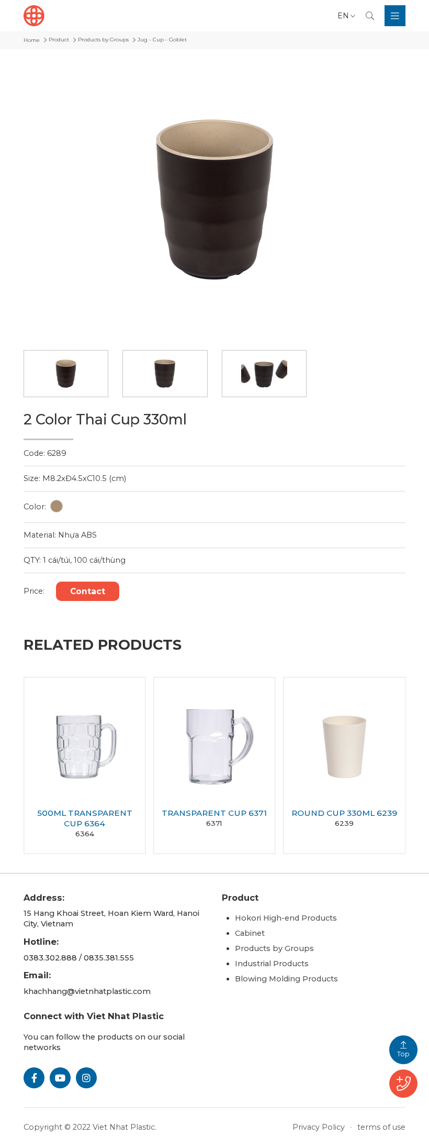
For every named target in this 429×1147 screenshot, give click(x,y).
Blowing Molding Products (286, 979)
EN (343, 15)
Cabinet (250, 933)
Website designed (198, 1127)
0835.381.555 (109, 958)
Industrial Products (272, 963)
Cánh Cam (266, 1127)
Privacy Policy (318, 1127)
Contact (87, 591)
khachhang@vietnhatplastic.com (87, 991)
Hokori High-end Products (286, 918)
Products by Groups (274, 948)
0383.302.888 (50, 958)
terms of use (381, 1127)
